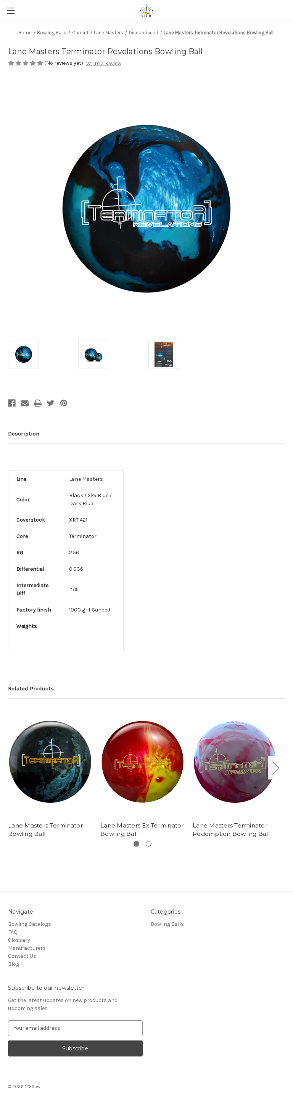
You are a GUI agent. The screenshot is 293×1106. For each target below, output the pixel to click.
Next (275, 767)
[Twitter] (51, 403)
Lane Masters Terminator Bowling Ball (45, 830)
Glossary (19, 940)
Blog (13, 964)
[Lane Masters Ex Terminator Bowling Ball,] (142, 762)
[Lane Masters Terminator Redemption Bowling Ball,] (235, 762)
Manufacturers (27, 948)
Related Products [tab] (31, 688)
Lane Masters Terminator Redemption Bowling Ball (231, 830)
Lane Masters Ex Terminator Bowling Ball (142, 830)
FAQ (13, 932)
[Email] (25, 403)
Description (23, 433)
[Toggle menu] (10, 10)
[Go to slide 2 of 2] (148, 844)
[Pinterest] (64, 403)
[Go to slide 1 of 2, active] (136, 844)
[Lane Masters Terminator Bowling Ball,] (50, 762)
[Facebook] (12, 403)
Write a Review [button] (103, 63)
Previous (10, 767)
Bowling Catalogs (29, 924)
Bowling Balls (167, 924)
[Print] (38, 403)
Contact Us (22, 956)
